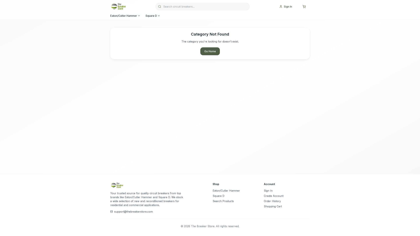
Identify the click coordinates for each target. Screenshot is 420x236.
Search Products (223, 201)
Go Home (210, 51)
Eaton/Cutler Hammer (123, 15)
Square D (151, 15)
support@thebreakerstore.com (133, 211)
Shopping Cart (273, 206)
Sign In (268, 190)
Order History (272, 201)
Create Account (274, 195)
